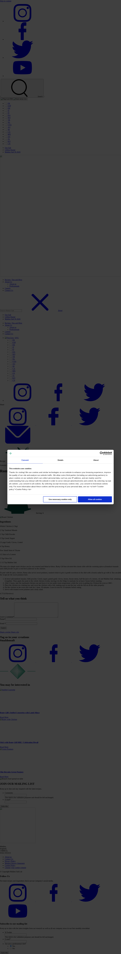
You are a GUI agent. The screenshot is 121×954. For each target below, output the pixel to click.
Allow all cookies (95, 499)
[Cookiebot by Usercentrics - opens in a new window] (101, 453)
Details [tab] (60, 460)
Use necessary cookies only (60, 499)
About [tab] (96, 460)
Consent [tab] (25, 460)
